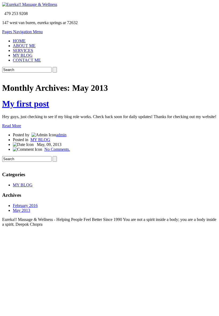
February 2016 (25, 205)
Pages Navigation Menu (22, 31)
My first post (25, 103)
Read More (11, 125)
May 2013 (21, 210)
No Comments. (57, 149)
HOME (19, 41)
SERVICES (23, 50)
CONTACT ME (27, 60)
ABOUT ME (24, 45)
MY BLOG (23, 55)
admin (61, 135)
